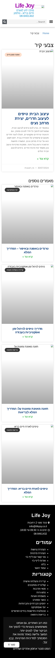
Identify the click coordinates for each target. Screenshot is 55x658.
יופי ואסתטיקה (38, 607)
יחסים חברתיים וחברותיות (32, 603)
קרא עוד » (43, 158)
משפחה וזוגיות (38, 596)
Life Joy (24, 5)
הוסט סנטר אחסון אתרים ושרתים (31, 648)
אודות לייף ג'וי (39, 560)
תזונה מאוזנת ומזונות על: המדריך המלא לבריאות (27, 410)
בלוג (43, 564)
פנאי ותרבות (39, 588)
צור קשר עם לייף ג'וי (36, 557)
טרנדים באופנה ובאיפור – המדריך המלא (28, 250)
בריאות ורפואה (38, 614)
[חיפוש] (4, 21)
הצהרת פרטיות (38, 553)
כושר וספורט (39, 600)
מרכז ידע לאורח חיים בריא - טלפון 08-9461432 (24, 13)
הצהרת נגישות (38, 549)
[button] (51, 21)
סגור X (11, 644)
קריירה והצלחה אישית (34, 581)
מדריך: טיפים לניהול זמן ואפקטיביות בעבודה (27, 330)
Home (46, 33)
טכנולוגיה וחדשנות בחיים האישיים (28, 611)
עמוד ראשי (40, 568)
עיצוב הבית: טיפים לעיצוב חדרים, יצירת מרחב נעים (32, 118)
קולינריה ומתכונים (37, 585)
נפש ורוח (41, 592)
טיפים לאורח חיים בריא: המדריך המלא (27, 490)
